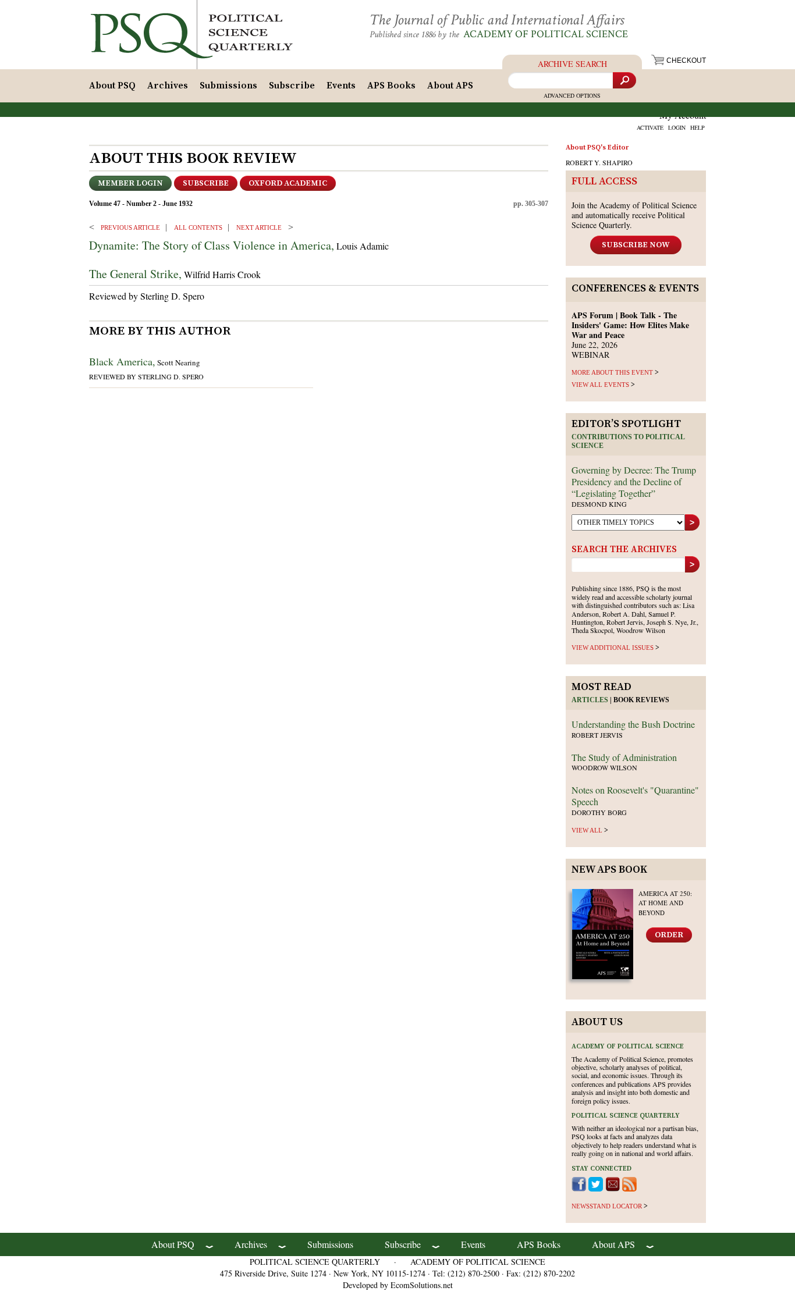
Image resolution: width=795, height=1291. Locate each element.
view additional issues (613, 647)
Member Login (130, 183)
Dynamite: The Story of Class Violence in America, (211, 245)
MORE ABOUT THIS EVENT (612, 372)
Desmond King (599, 503)
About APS (450, 85)
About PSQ (112, 85)
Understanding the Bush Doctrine (633, 724)
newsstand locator (607, 1206)
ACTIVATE (650, 127)
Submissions (228, 85)
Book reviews (641, 700)
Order (669, 935)
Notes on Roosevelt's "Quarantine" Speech (635, 796)
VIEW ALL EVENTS (600, 384)
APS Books (391, 85)
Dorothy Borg (599, 812)
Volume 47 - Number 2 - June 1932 (141, 204)
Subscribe (292, 85)
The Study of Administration (624, 757)
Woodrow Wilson (604, 767)
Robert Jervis (597, 734)
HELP (697, 127)
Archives (167, 85)
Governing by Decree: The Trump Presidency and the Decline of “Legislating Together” (634, 481)
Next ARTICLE (259, 227)
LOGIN (677, 127)
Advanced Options (572, 95)
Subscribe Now (636, 245)
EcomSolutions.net (422, 1284)
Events (341, 85)
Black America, (122, 361)
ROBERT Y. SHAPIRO (599, 162)
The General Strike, (135, 274)
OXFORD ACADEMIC (288, 183)
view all (587, 830)
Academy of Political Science (545, 34)
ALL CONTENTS (198, 227)
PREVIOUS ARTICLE (130, 227)
